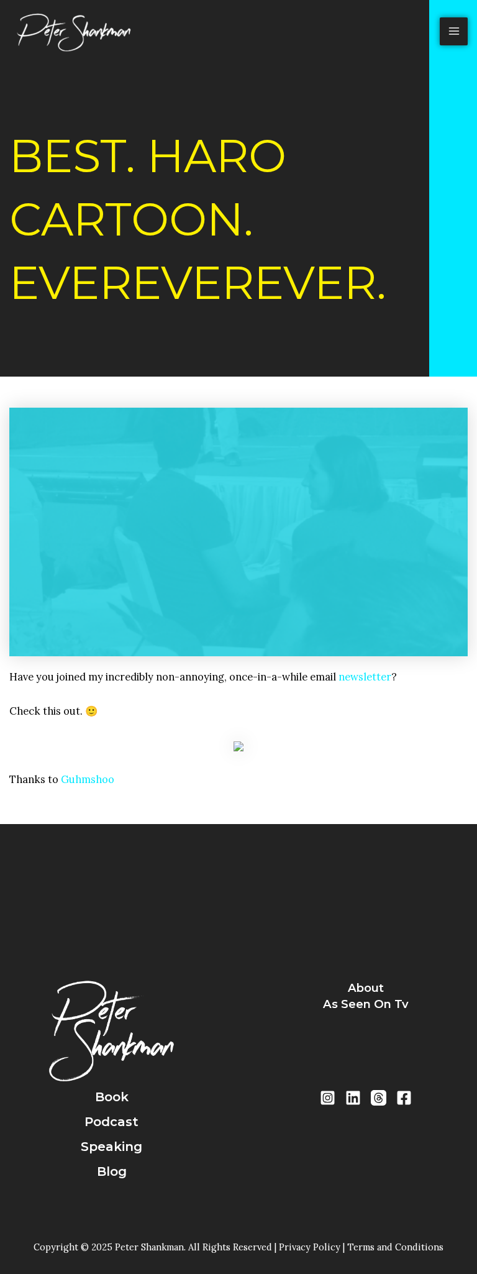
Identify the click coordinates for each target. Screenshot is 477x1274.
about (366, 988)
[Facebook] (404, 1098)
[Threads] (379, 1098)
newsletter (364, 676)
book (112, 1096)
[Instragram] (328, 1098)
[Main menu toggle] (454, 31)
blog (112, 1171)
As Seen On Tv (366, 1004)
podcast (111, 1121)
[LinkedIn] (353, 1098)
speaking (111, 1146)
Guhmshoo (87, 779)
